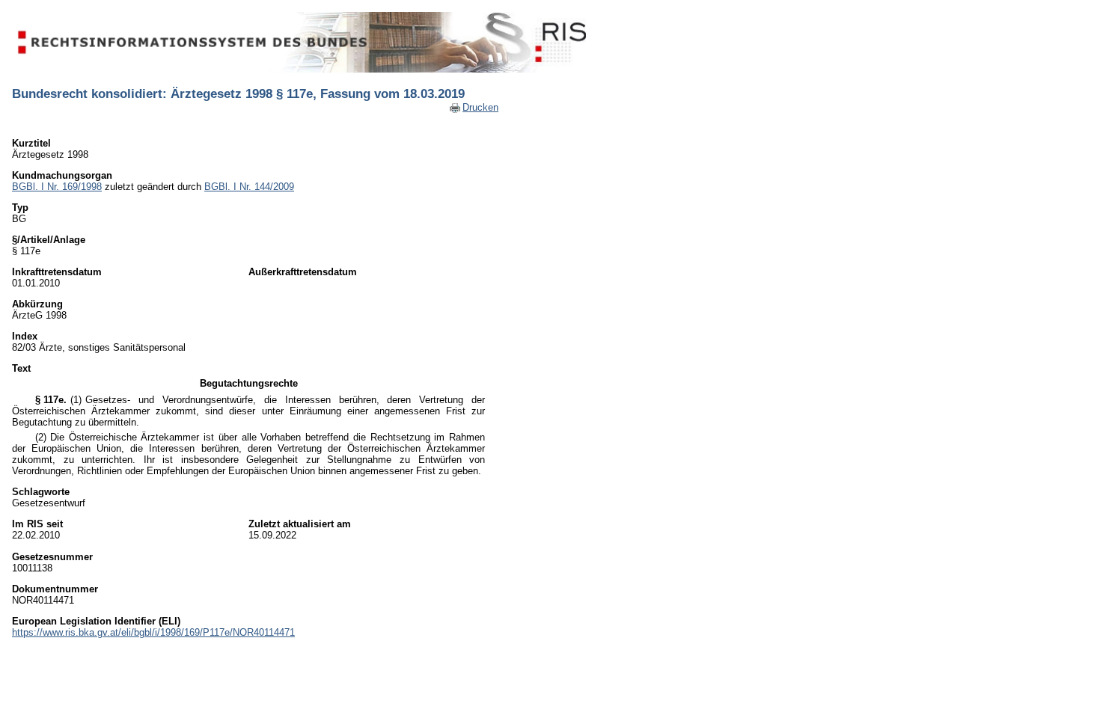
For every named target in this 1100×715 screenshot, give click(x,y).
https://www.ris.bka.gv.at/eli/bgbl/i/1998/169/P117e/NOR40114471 (153, 632)
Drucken (480, 107)
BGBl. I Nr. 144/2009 (249, 186)
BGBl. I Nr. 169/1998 (57, 186)
